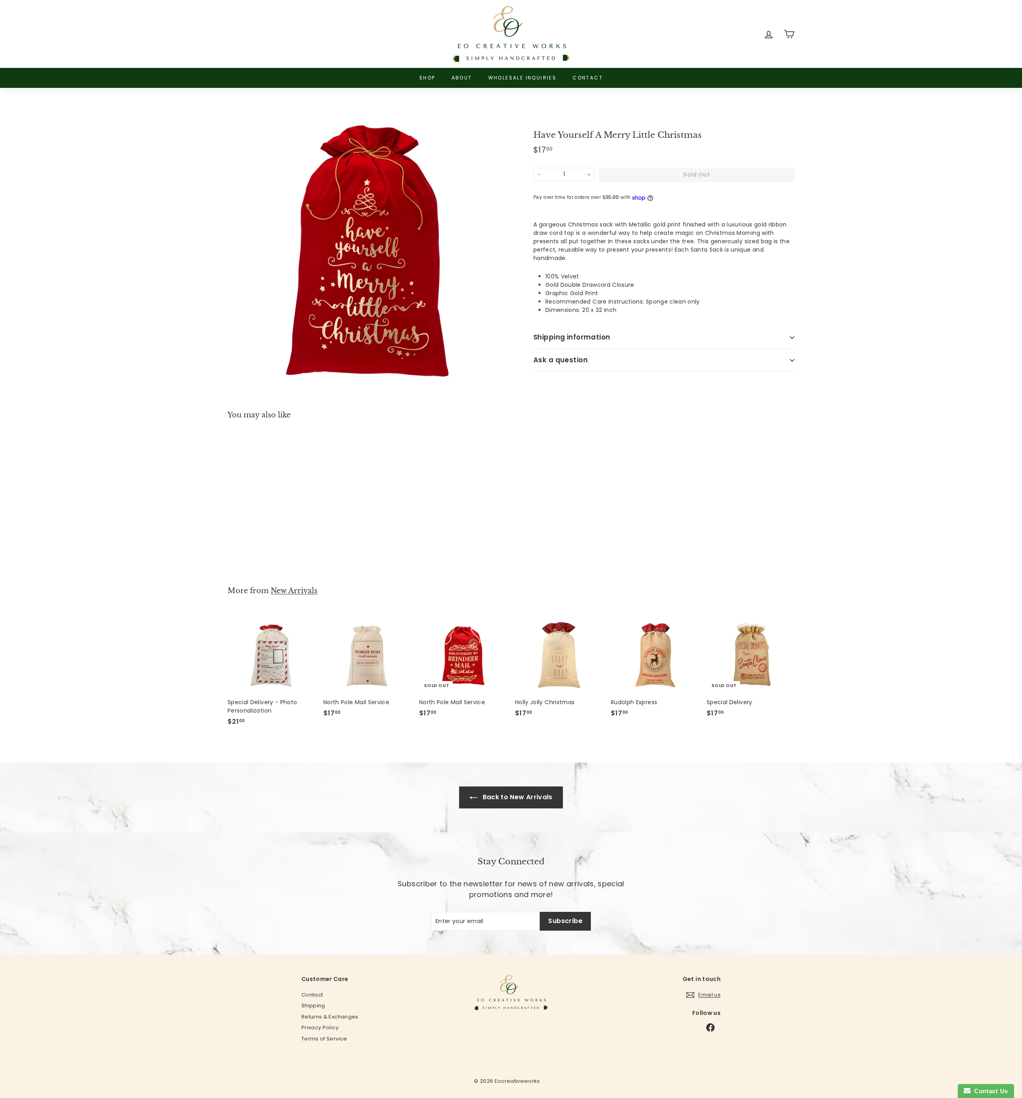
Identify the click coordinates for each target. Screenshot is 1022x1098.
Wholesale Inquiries (522, 77)
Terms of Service (324, 1038)
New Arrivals (294, 590)
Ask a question (560, 360)
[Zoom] (367, 247)
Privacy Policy (320, 1027)
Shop (427, 77)
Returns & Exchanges (329, 1017)
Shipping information (571, 337)
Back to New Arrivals (516, 797)
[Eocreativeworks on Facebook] (710, 1027)
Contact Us (989, 1091)
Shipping (313, 1005)
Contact (587, 77)
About (462, 77)
